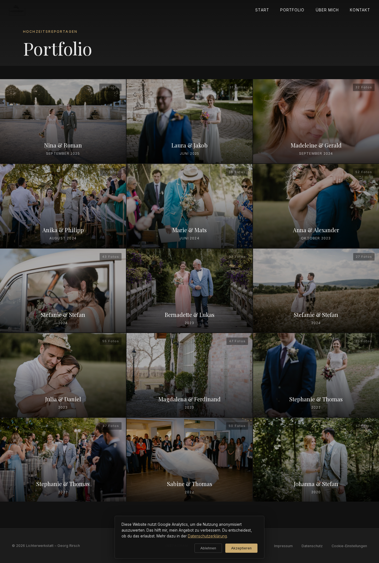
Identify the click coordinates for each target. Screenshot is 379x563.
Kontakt (360, 10)
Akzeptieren (241, 548)
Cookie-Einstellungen (349, 546)
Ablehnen (208, 548)
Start (262, 10)
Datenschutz (312, 546)
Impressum (283, 546)
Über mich (327, 10)
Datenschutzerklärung (207, 536)
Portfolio (292, 10)
